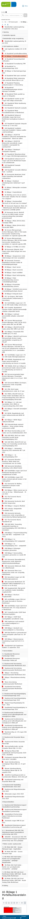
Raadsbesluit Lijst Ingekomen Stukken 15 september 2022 (12, 646)
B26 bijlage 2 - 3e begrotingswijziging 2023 (9, 456)
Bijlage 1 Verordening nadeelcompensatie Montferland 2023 (14, 673)
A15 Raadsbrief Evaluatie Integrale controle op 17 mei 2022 (14, 124)
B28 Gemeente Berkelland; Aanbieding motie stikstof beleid (12, 467)
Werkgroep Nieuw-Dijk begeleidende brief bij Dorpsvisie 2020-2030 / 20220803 (14, 752)
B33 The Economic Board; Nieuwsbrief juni (11, 497)
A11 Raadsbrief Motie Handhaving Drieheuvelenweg (14, 104)
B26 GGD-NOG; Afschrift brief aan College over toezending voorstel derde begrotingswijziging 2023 (14, 443)
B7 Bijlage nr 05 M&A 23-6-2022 (14, 246)
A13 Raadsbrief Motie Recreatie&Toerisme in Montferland (13, 111)
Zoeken (3, 12)
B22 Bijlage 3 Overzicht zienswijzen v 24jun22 (14, 409)
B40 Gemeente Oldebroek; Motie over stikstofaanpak (13, 567)
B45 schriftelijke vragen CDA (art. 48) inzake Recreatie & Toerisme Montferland (14, 601)
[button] (25, 15)
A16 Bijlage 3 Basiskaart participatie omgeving (11, 150)
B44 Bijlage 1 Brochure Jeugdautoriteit (10, 595)
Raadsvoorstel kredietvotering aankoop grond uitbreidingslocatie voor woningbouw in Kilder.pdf (14, 720)
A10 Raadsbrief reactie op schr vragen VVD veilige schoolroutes (13, 99)
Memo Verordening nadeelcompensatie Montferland (12, 683)
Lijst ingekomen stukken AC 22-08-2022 (14, 50)
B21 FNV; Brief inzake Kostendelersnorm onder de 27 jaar (13, 390)
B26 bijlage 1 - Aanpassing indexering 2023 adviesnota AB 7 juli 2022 (13, 450)
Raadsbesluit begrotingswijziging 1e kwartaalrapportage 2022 (14, 708)
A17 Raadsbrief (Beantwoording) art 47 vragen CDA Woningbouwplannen (14, 155)
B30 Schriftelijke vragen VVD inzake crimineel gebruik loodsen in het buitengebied (14, 479)
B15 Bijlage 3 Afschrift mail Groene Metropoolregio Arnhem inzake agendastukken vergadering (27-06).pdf (14, 339)
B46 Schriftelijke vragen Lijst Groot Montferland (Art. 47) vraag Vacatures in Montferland (14, 607)
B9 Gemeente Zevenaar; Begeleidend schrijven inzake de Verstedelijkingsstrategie (12, 262)
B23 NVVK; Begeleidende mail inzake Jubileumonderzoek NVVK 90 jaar (13, 415)
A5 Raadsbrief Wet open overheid (15, 75)
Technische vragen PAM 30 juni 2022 (13, 821)
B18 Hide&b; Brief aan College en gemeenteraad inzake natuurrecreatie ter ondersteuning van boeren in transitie (14, 368)
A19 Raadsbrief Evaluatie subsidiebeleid (11, 166)
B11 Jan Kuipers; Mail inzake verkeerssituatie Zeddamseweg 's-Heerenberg (12, 298)
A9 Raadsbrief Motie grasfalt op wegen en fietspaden (13, 95)
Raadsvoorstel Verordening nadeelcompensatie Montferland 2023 (14, 669)
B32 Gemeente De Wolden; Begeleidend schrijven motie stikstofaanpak (12, 485)
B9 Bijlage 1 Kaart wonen (12, 267)
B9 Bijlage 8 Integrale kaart (13, 293)
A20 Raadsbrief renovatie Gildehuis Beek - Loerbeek (14, 170)
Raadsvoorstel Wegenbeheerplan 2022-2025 (13, 790)
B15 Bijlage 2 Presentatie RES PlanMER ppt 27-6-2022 (13, 332)
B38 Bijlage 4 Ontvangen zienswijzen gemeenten (11, 549)
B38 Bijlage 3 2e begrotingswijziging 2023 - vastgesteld (14, 544)
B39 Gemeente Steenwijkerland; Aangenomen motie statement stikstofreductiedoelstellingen (13, 561)
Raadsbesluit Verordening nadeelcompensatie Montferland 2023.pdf (12, 688)
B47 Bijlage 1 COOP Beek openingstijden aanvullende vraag (12, 617)
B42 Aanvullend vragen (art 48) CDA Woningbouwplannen (13, 578)
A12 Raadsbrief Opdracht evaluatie (15, 108)
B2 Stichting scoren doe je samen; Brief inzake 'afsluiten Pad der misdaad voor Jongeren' (14, 196)
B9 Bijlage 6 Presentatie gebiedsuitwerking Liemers (11, 285)
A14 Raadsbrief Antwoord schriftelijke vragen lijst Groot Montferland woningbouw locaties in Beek (13, 118)
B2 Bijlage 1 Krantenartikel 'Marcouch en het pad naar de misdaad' (14, 202)
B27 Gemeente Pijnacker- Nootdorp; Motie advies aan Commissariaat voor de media (11, 461)
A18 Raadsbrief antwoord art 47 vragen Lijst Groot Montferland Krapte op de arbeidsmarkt (14, 160)
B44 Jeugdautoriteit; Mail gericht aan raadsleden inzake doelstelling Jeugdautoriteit (13, 590)
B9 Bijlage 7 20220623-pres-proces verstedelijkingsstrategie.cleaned (14, 290)
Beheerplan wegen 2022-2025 (14, 794)
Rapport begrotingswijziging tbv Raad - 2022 (13, 703)
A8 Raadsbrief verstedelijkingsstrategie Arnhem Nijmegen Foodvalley (12, 89)
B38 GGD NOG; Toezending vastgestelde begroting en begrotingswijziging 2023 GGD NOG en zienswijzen (14, 527)
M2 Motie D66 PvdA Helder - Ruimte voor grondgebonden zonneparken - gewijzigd (12, 867)
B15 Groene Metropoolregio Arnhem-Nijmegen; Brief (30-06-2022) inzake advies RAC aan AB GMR (14, 322)
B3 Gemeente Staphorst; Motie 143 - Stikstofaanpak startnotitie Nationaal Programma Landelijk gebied (14, 207)
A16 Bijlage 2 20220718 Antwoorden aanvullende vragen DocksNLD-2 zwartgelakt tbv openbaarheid (12, 144)
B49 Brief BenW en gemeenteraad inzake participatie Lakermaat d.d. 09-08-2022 (14, 634)
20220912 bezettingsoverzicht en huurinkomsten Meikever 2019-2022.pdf (14, 776)
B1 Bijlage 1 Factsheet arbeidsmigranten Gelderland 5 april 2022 (13, 182)
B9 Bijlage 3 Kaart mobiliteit (13, 272)
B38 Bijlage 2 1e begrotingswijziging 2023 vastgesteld (13, 540)
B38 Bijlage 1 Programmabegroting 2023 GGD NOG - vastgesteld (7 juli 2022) (14, 534)
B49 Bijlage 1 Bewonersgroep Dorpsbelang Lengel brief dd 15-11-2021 (13, 641)
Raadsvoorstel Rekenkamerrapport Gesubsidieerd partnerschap (14, 810)
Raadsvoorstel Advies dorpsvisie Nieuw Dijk (13, 742)
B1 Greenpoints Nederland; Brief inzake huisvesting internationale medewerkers (13, 176)
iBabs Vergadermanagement (8, 917)
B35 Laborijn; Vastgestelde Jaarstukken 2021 (12, 509)
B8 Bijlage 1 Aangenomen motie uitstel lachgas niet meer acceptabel (13, 257)
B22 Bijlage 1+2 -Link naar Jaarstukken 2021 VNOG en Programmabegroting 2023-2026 (12, 404)
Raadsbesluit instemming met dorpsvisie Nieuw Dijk (12, 780)
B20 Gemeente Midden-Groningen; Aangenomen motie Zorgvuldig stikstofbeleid (14, 384)
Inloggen (23, 916)
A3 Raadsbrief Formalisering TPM (14, 63)
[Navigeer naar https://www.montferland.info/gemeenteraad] (8, 6)
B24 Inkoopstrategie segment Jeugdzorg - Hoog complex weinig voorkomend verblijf (12, 426)
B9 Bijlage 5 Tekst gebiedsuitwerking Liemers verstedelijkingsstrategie (10, 279)
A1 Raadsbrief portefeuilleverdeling (15, 53)
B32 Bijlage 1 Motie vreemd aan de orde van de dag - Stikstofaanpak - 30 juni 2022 (14, 492)
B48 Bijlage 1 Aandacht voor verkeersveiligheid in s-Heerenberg (13, 629)
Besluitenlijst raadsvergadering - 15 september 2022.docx (13, 27)
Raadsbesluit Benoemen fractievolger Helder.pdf (11, 659)
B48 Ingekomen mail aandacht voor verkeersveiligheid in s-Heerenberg (13, 623)
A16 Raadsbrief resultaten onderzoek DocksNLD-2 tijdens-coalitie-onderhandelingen (14, 130)
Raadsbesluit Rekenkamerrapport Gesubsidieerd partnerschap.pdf (14, 826)
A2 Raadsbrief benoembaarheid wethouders (13, 60)
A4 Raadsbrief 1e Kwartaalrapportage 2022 (10, 67)
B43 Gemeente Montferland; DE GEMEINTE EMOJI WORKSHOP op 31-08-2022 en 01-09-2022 (13, 583)
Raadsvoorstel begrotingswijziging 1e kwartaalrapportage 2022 (14, 699)
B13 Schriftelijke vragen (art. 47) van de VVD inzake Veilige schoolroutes (14, 304)
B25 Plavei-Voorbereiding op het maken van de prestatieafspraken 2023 (14, 431)
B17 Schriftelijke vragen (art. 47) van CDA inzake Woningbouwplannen (14, 355)
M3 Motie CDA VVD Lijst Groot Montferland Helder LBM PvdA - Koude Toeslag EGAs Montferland (14, 880)
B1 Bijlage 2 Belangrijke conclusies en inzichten (14, 188)
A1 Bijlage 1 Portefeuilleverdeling (15, 56)
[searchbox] (12, 15)
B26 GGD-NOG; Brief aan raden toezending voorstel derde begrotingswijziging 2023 (13, 437)
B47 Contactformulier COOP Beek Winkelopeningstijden (14, 613)
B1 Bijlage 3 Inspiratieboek (13, 192)
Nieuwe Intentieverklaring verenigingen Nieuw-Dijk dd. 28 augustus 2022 (12, 770)
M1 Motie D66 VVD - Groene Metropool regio (12, 852)
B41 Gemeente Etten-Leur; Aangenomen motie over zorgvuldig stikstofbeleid (13, 572)
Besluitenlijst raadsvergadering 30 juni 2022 (14, 42)
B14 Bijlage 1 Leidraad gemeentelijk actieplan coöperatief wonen (13, 316)
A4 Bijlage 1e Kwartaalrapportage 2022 (14, 72)
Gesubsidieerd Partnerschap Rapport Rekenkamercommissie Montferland (12, 816)
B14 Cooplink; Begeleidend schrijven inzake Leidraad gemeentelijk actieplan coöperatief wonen (14, 309)
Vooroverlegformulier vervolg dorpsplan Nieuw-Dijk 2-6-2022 (12, 747)
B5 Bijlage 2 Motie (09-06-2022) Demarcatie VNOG (13, 226)
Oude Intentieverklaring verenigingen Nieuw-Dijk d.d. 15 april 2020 (13, 763)
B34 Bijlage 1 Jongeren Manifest (14, 506)
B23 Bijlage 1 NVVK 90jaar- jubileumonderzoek (12, 420)
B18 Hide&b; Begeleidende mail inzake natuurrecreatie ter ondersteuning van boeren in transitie (14, 361)
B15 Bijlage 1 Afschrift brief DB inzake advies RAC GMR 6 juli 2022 (13, 328)
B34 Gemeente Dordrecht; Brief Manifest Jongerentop (13, 502)
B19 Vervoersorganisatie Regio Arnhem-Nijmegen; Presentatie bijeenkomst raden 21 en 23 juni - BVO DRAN (14, 377)
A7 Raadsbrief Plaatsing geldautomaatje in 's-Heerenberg (12, 84)
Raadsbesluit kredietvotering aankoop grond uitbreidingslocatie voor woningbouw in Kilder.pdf (14, 727)
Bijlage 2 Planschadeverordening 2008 (13, 678)
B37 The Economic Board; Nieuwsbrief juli (11, 520)
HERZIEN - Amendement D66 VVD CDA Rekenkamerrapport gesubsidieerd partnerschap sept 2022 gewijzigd (14, 838)
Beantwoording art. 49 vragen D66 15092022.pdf (14, 733)
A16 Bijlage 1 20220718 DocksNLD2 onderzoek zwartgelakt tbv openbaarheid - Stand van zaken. (14, 136)
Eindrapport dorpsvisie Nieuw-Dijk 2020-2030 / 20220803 (14, 758)
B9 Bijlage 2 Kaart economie (13, 270)
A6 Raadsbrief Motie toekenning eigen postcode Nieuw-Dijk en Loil (13, 79)
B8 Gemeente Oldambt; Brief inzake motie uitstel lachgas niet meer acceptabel (14, 251)
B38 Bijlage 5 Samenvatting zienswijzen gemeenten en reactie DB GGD (14, 554)
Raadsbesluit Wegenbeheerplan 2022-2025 (13, 797)
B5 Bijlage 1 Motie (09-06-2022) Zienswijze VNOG (13, 221)
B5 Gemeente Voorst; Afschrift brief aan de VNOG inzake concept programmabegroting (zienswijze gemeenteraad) (13, 215)
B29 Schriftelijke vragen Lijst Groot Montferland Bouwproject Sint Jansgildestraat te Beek (14, 472)
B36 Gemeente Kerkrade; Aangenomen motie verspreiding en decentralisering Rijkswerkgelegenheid (14, 515)
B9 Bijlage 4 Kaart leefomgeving (14, 275)
